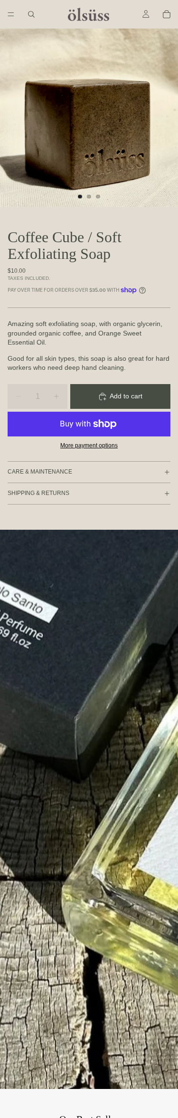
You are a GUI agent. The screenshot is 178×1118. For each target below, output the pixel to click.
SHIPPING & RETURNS (38, 493)
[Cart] (166, 14)
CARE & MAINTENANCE (40, 471)
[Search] (31, 14)
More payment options (89, 445)
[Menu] (11, 14)
